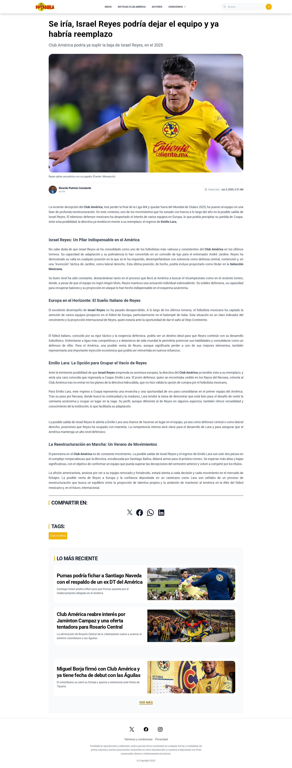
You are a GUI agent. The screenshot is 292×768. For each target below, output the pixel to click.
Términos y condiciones (138, 739)
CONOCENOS (175, 6)
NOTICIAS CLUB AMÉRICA (132, 6)
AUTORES (157, 6)
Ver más (146, 702)
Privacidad (161, 739)
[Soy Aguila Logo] (45, 6)
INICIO (108, 6)
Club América (58, 535)
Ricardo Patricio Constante (75, 188)
